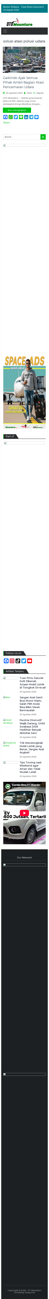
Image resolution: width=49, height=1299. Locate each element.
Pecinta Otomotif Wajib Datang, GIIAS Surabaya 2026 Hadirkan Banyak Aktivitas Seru (32, 727)
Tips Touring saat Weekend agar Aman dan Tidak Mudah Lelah (31, 767)
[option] (33, 6)
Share (6, 122)
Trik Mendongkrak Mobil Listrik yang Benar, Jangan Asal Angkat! (32, 747)
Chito (29, 93)
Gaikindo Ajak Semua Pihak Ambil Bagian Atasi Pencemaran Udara (23, 82)
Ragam (40, 93)
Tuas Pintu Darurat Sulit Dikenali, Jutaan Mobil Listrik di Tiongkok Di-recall (33, 683)
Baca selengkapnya (17, 110)
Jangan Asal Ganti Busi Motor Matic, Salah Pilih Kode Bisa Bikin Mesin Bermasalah (31, 704)
